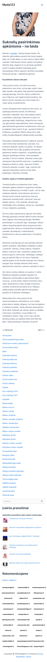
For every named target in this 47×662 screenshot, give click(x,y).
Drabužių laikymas (9, 359)
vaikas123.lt (23, 598)
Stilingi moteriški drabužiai (13, 471)
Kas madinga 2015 (10, 391)
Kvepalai (5, 399)
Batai (4, 351)
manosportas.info (8, 620)
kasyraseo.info (39, 641)
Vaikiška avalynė (9, 483)
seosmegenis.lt (8, 646)
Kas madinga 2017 (10, 395)
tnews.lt (39, 630)
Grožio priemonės (9, 379)
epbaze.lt (38, 636)
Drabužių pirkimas (9, 363)
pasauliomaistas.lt (23, 593)
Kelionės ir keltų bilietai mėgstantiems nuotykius (25, 527)
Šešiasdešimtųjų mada (11, 463)
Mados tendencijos (10, 423)
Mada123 (8, 4)
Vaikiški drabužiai (9, 487)
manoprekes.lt (23, 614)
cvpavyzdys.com (8, 636)
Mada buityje (7, 403)
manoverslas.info (23, 625)
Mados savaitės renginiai (12, 419)
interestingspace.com (24, 646)
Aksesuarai (6, 335)
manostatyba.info (23, 620)
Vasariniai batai (8, 491)
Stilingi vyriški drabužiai (11, 475)
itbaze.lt (8, 630)
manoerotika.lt (39, 604)
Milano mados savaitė (11, 431)
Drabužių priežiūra (9, 367)
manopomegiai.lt (8, 587)
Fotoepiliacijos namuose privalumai (21, 518)
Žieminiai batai (8, 495)
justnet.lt (23, 630)
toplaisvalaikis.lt (8, 641)
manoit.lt (39, 620)
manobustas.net (39, 598)
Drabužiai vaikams (9, 355)
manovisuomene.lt (8, 593)
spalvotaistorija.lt (39, 625)
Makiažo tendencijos (10, 427)
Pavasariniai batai (9, 451)
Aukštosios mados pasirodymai (15, 343)
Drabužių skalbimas (10, 371)
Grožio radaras (8, 383)
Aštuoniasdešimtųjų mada (13, 339)
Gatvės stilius (7, 375)
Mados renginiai (8, 415)
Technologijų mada (10, 479)
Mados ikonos (8, 407)
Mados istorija (8, 411)
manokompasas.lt (23, 604)
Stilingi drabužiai (9, 467)
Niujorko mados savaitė (12, 443)
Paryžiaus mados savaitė (12, 447)
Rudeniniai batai (8, 459)
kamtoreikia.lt (8, 625)
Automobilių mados (10, 347)
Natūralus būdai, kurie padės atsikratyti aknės (24, 563)
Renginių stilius (8, 455)
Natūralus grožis (9, 435)
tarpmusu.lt (8, 598)
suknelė (13, 53)
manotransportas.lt (39, 587)
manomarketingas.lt (24, 609)
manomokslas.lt (8, 614)
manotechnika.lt (23, 587)
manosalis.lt (38, 614)
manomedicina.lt (8, 604)
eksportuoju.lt (39, 646)
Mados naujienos (9, 580)
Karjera (5, 387)
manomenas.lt (8, 609)
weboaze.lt (23, 636)
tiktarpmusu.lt (39, 593)
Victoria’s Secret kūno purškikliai (20, 554)
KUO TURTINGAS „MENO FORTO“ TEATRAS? (24, 536)
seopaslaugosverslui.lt (24, 641)
